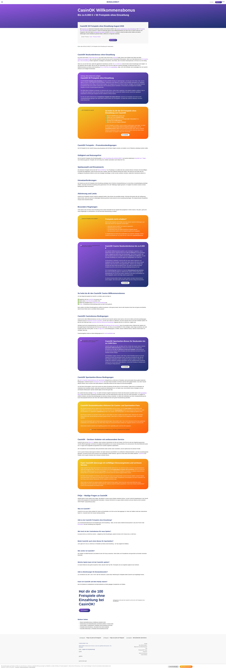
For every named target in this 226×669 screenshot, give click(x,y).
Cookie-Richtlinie (144, 654)
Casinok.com (85, 29)
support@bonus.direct (90, 501)
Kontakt (145, 643)
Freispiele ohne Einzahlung (95, 80)
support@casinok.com (138, 235)
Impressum (145, 651)
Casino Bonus (116, 469)
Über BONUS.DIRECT (143, 645)
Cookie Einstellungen (173, 666)
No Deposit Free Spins (99, 32)
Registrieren (218, 2)
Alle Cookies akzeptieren (186, 666)
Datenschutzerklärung (143, 653)
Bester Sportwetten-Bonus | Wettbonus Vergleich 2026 (93, 622)
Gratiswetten (114, 67)
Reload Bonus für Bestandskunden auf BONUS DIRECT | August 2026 (96, 623)
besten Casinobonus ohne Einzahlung (126, 29)
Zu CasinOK (113, 40)
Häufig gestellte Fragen (142, 649)
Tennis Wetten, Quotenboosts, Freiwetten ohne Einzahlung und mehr (96, 625)
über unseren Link (120, 115)
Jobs (146, 648)
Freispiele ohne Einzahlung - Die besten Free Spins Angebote (94, 627)
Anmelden (212, 2)
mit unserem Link (97, 299)
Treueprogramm (119, 410)
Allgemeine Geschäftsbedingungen (140, 646)
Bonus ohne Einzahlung (99, 148)
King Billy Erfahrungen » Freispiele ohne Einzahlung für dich (94, 628)
